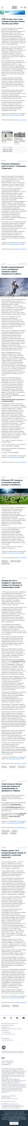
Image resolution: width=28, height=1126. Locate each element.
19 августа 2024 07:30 (22, 847)
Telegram (23, 120)
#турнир (4, 766)
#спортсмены (5, 831)
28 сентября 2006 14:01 (22, 161)
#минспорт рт (5, 563)
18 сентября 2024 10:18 (22, 781)
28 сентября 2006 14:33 (22, 16)
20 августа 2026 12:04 (12, 264)
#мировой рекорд (15, 561)
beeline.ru (16, 446)
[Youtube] (23, 1017)
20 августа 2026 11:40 (22, 477)
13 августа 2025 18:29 (22, 577)
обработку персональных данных (17, 1117)
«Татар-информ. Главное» (13, 115)
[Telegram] (10, 1018)
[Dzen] (17, 1018)
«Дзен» (18, 120)
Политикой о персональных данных (11, 1118)
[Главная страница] (15, 7)
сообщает (7, 802)
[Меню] (25, 7)
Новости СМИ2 (7, 149)
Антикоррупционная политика (8, 1101)
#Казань (15, 831)
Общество (3, 160)
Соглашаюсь (14, 1123)
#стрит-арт (22, 766)
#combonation (6, 1005)
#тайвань (13, 833)
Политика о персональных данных (9, 1098)
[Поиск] (2, 7)
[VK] (4, 1018)
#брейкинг (5, 561)
